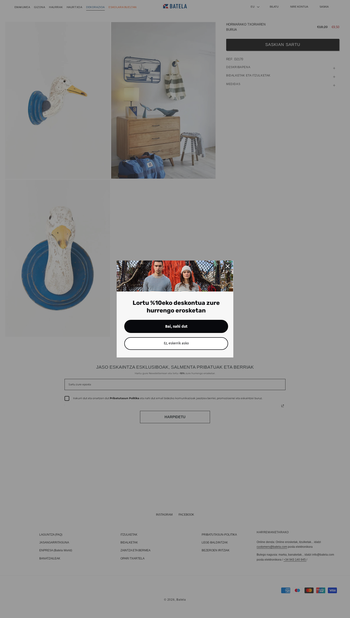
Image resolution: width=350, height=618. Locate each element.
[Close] (227, 266)
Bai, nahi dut (176, 326)
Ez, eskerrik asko (176, 343)
